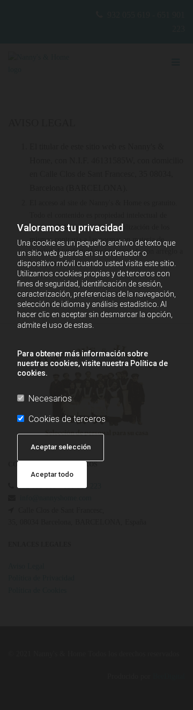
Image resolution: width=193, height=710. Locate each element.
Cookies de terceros (67, 419)
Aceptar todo (52, 474)
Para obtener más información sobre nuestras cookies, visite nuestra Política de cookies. (92, 363)
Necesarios (50, 398)
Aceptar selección (61, 447)
